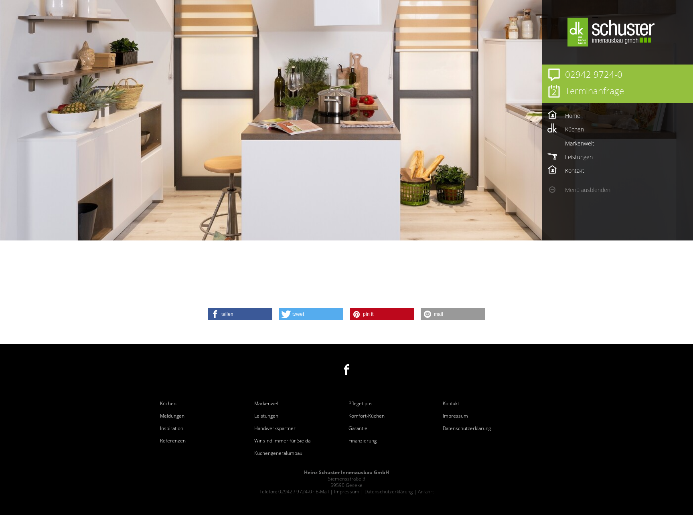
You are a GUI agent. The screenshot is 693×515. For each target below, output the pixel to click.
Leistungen (266, 416)
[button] (240, 314)
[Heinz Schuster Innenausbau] (629, 32)
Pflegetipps (361, 403)
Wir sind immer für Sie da (282, 441)
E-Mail (322, 491)
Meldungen (172, 416)
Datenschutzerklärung (467, 428)
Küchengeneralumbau (278, 453)
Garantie (358, 428)
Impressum (455, 416)
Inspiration (171, 428)
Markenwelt (267, 403)
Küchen (168, 403)
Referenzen (173, 441)
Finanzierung (363, 441)
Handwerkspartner (275, 428)
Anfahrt (426, 491)
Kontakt (451, 403)
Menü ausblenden (587, 190)
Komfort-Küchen (367, 416)
